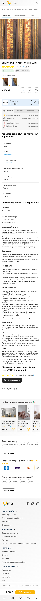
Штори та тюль (33, 444)
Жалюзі (22, 444)
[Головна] (4, 598)
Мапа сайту (6, 577)
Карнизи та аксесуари (9, 444)
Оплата (4, 555)
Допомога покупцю (9, 551)
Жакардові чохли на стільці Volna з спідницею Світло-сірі (8, 422)
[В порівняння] (13, 411)
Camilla (23, 481)
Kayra (11, 104)
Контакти (5, 573)
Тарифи (5, 540)
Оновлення (6, 525)
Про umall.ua (6, 570)
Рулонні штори (7, 449)
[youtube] (37, 503)
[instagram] (32, 503)
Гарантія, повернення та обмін (14, 562)
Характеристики (20, 16)
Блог (3, 580)
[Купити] (13, 430)
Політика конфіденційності (12, 518)
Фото (32, 16)
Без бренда (13, 481)
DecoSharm (6, 486)
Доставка (5, 558)
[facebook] (27, 503)
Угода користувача (9, 514)
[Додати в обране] (36, 90)
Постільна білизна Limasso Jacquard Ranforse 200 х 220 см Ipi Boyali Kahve (23, 422)
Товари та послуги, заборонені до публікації (19, 543)
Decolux (31, 481)
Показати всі (8, 453)
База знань (6, 521)
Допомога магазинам (10, 533)
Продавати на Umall (9, 536)
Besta (4, 481)
